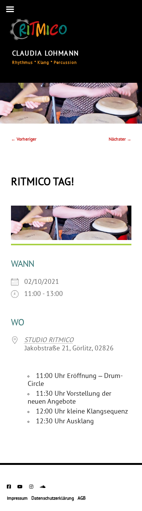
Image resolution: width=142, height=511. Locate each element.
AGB (82, 498)
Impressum (17, 498)
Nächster (120, 139)
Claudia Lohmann (45, 54)
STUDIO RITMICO (48, 340)
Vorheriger (23, 139)
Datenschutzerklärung (52, 498)
